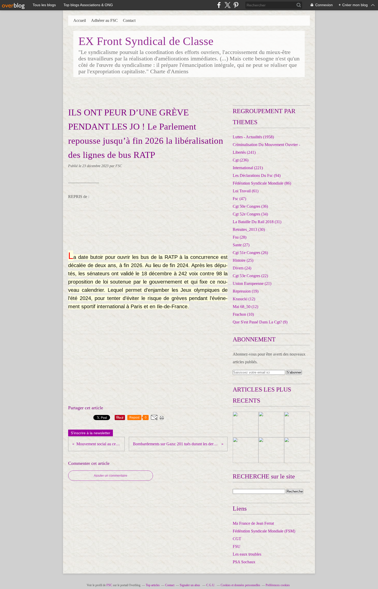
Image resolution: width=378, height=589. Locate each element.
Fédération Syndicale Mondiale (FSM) (264, 531)
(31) (257, 222)
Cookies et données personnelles (240, 585)
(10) (243, 314)
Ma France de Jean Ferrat (253, 523)
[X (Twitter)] (227, 5)
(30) (249, 229)
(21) (252, 283)
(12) (244, 299)
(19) (245, 291)
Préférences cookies (278, 585)
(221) (248, 168)
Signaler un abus (190, 585)
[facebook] (219, 5)
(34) (250, 214)
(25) (243, 260)
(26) (250, 252)
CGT (237, 539)
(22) (250, 276)
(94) (257, 175)
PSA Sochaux (244, 562)
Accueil (79, 20)
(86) (262, 183)
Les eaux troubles (247, 554)
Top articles (153, 585)
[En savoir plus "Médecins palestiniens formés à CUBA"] (297, 424)
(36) (250, 206)
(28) (239, 237)
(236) (240, 160)
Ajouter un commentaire (110, 475)
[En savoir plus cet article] (245, 424)
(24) (242, 268)
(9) (260, 322)
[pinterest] (236, 5)
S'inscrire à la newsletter (90, 433)
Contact (129, 20)
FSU (236, 546)
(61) (245, 191)
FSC (109, 585)
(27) (241, 245)
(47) (239, 198)
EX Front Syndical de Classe (145, 41)
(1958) (253, 137)
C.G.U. (210, 585)
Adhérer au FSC (104, 20)
